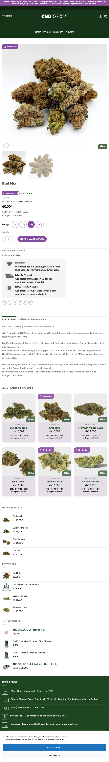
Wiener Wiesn (90, 481)
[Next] (101, 96)
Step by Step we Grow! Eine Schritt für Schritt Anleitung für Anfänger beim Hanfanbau (54, 699)
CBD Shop (47, 32)
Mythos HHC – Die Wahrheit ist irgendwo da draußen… (38, 715)
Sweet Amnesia (18, 427)
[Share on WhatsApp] (4, 302)
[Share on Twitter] (15, 302)
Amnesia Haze (54, 481)
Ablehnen (54, 755)
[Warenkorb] (105, 16)
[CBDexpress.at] (54, 16)
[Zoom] (6, 145)
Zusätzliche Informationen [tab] (32, 319)
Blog (51, 8)
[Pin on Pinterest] (25, 302)
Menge (5, 224)
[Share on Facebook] (10, 302)
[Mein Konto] (100, 16)
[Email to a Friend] (20, 302)
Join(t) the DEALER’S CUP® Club (27, 707)
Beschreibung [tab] (9, 319)
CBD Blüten (58, 32)
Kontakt (58, 8)
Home (38, 32)
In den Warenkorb (32, 239)
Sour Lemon (18, 481)
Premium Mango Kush (90, 427)
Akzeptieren (54, 747)
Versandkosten (25, 201)
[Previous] (7, 96)
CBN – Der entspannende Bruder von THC (32, 691)
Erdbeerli (54, 427)
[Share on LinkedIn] (30, 302)
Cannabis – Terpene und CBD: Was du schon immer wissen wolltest (44, 723)
